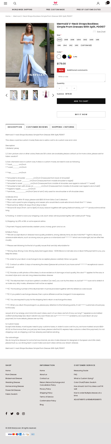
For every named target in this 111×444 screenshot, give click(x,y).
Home (8, 16)
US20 (60, 40)
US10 (91, 40)
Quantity (60, 83)
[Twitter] (11, 413)
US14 (79, 40)
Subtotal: (60, 94)
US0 (76, 45)
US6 (59, 45)
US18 (66, 40)
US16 (72, 40)
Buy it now (81, 114)
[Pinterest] (18, 413)
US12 (85, 40)
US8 (97, 40)
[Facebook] (6, 413)
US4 (65, 45)
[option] (22, 9)
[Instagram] (23, 413)
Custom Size (86, 45)
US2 (70, 45)
